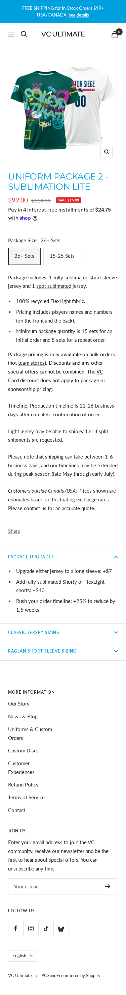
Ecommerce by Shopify (78, 975)
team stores (31, 363)
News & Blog (23, 716)
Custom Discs (23, 750)
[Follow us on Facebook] (15, 928)
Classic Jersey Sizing (34, 632)
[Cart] (114, 34)
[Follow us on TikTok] (45, 928)
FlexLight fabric (67, 301)
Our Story (19, 703)
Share (14, 531)
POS (45, 975)
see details (79, 15)
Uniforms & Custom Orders (30, 733)
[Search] (24, 34)
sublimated (76, 277)
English (19, 955)
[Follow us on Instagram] (30, 928)
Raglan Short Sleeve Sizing (42, 651)
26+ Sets (24, 256)
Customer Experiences (21, 767)
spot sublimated (53, 286)
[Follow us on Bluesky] (61, 928)
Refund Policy (23, 784)
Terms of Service (26, 797)
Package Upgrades (31, 556)
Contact (16, 810)
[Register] (108, 886)
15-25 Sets (62, 256)
